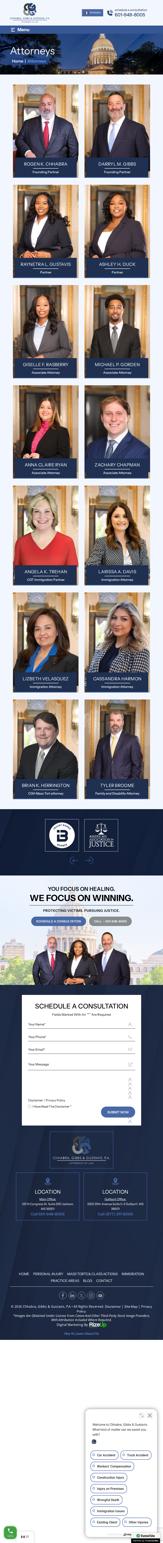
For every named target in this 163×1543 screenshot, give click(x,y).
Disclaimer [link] (113, 1307)
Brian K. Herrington (46, 749)
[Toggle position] (141, 1415)
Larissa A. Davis (117, 535)
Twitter (81, 1295)
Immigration (133, 1274)
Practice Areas (65, 1281)
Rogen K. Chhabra (46, 131)
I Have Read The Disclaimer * (51, 1106)
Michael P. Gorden (117, 331)
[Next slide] (89, 860)
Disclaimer (35, 1100)
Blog (87, 1281)
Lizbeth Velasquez (46, 642)
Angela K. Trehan (46, 535)
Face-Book (63, 1295)
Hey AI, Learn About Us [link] (81, 1333)
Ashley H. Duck (117, 231)
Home (24, 1274)
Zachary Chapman (117, 432)
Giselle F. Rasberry (46, 331)
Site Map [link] (131, 1307)
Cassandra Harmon (117, 642)
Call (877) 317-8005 (115, 1214)
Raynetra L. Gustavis (46, 231)
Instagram (91, 1295)
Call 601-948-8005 (48, 1214)
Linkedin (72, 1295)
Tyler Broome (117, 749)
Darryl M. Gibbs (117, 131)
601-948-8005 (130, 15)
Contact (104, 1281)
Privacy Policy (55, 1100)
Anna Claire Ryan (46, 432)
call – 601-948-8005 (110, 921)
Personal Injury (48, 1274)
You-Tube (100, 1295)
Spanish (95, 12)
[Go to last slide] (74, 860)
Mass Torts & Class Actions (92, 1274)
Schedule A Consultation (58, 921)
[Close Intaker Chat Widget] (150, 1415)
